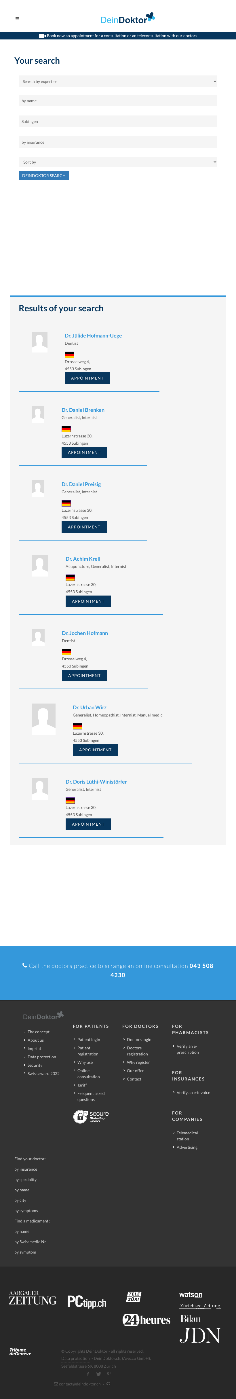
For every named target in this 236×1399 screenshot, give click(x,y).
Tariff (82, 1085)
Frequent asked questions (91, 1096)
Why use (85, 1062)
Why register (138, 1062)
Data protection (42, 1056)
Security (35, 1065)
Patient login (88, 1039)
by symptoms (26, 1210)
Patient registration (87, 1050)
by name (21, 1189)
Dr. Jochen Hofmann (85, 633)
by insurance (25, 1169)
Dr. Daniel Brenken (83, 410)
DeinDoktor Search (44, 175)
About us (36, 1040)
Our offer (135, 1070)
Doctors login (139, 1039)
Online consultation (88, 1073)
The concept (39, 1031)
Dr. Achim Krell (83, 559)
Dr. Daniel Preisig (81, 484)
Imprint (34, 1048)
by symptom (25, 1252)
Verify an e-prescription (188, 1049)
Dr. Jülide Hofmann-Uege (93, 335)
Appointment (87, 378)
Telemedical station (187, 1135)
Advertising (187, 1147)
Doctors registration (137, 1050)
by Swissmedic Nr (30, 1241)
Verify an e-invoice (193, 1092)
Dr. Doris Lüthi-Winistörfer (96, 781)
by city (20, 1200)
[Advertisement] (118, 240)
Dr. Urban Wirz (89, 707)
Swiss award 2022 (44, 1073)
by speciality (25, 1179)
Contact (134, 1078)
